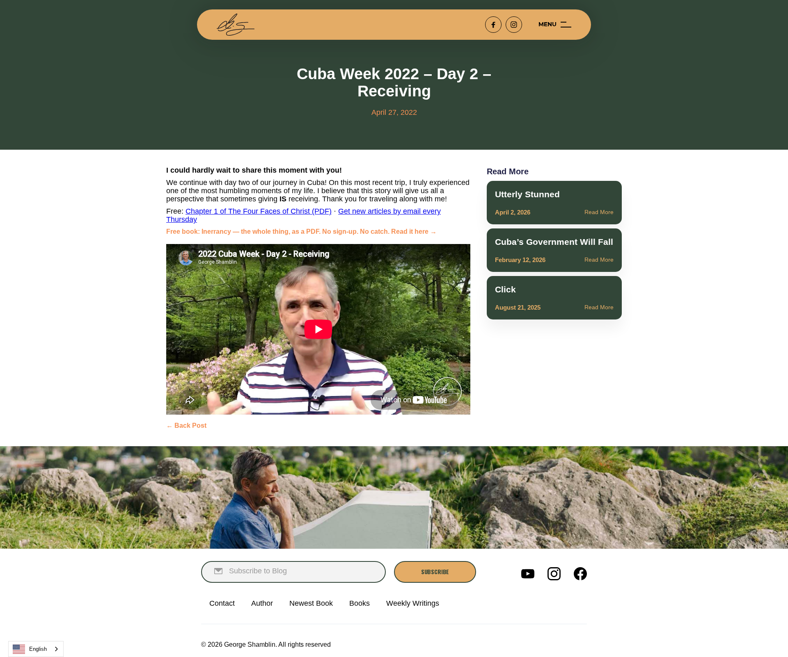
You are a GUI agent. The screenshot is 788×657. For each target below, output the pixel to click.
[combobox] (36, 649)
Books (359, 603)
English (38, 649)
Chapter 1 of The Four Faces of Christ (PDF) (259, 211)
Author (262, 603)
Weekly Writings (412, 603)
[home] (235, 25)
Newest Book (311, 603)
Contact (222, 603)
